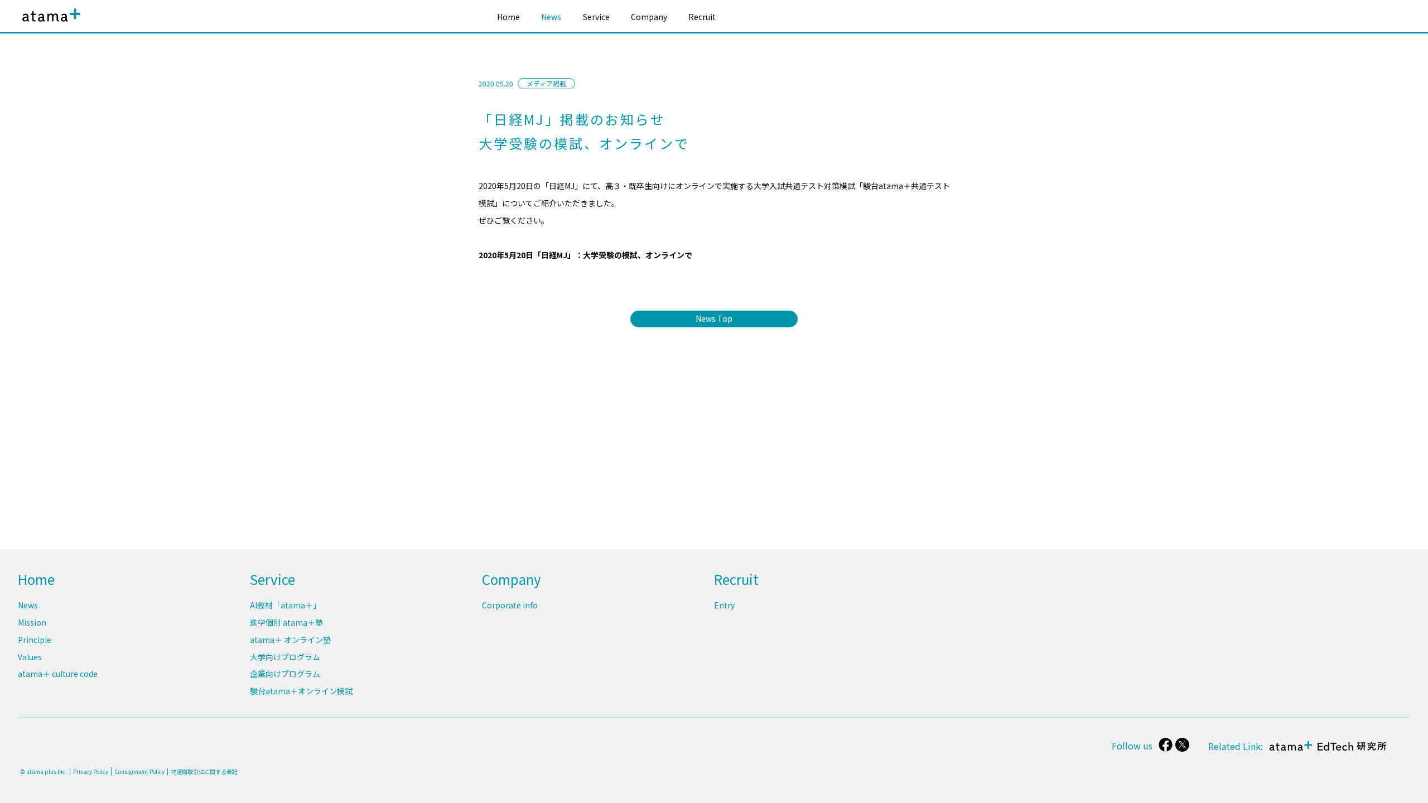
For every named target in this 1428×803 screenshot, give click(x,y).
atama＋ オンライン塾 (290, 639)
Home (508, 16)
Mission (32, 622)
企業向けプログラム (285, 673)
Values (30, 656)
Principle (34, 639)
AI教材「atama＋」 (285, 605)
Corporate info (510, 605)
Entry (724, 605)
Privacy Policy (90, 771)
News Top (714, 318)
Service (596, 16)
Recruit (702, 16)
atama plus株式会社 (49, 24)
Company (649, 16)
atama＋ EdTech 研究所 (1325, 751)
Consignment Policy (139, 771)
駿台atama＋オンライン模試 (301, 690)
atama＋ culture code (58, 673)
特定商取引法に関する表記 (204, 771)
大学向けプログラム (285, 656)
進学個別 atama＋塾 (286, 622)
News (551, 16)
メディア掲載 (546, 83)
